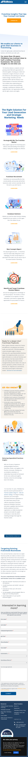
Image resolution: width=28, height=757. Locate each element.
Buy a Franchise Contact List (13, 536)
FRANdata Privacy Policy (20, 710)
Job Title (3, 636)
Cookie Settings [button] (7, 752)
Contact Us (14, 20)
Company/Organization (7, 630)
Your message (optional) (6, 667)
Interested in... (5, 653)
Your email (4, 647)
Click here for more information (14, 370)
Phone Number (5, 642)
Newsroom (16, 708)
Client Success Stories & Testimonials (6, 718)
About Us (16, 706)
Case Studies (4, 715)
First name (4, 619)
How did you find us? (6, 660)
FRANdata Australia (5, 709)
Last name (4, 625)
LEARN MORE (14, 152)
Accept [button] (16, 752)
